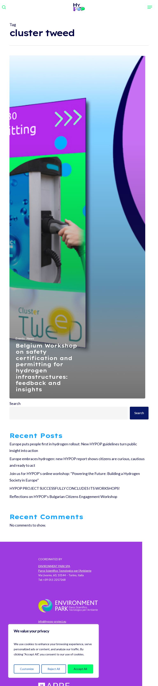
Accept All (80, 669)
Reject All (54, 669)
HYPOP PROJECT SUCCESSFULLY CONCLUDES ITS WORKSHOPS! (64, 488)
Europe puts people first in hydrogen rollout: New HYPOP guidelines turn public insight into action (73, 447)
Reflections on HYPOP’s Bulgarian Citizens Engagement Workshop (63, 496)
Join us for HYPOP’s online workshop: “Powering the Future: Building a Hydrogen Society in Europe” (74, 476)
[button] (150, 7)
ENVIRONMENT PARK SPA (54, 566)
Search (15, 403)
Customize (27, 669)
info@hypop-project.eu (52, 621)
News (30, 338)
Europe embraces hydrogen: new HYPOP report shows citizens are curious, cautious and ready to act (77, 462)
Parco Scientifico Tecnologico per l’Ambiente (64, 570)
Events (20, 338)
